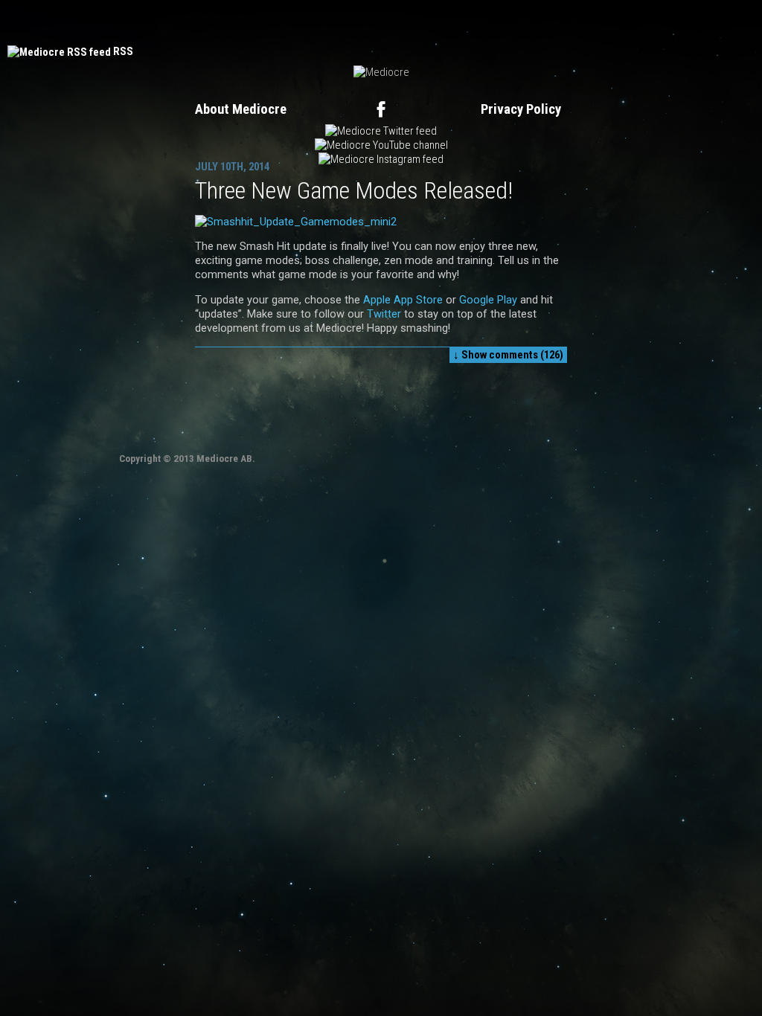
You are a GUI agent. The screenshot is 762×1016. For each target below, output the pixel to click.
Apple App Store (403, 299)
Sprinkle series (594, 22)
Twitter (382, 314)
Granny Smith (510, 22)
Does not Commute (347, 22)
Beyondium (256, 22)
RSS (123, 51)
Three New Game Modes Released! (354, 190)
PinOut (198, 22)
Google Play (488, 299)
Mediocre (143, 22)
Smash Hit (437, 22)
